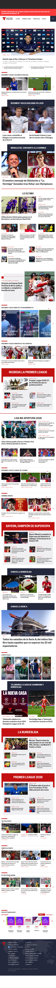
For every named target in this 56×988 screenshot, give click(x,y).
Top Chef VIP (28, 942)
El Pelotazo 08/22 (29, 834)
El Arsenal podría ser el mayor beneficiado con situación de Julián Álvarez (19, 801)
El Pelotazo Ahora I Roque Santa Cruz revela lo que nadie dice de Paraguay (29, 890)
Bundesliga (36, 19)
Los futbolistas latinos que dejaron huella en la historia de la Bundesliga (44, 756)
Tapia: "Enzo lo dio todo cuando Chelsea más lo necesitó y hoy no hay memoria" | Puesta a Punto (29, 863)
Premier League (26, 19)
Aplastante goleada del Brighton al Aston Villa (17, 808)
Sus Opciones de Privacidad (17, 947)
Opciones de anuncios (13, 942)
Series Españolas (29, 962)
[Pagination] (48, 308)
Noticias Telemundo (29, 949)
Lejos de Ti (28, 947)
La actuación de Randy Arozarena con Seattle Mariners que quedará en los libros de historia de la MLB (17, 261)
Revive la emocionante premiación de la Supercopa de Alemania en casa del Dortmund (19, 550)
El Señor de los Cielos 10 (31, 944)
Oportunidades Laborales (13, 964)
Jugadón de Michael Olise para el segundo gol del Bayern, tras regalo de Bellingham (18, 560)
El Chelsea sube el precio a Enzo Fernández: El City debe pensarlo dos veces (39, 787)
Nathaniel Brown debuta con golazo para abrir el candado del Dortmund (44, 550)
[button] (7, 668)
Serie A (44, 19)
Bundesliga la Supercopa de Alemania (19, 755)
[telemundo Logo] (3, 943)
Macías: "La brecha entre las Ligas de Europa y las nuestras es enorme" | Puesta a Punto (10, 863)
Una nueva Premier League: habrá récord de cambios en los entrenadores (44, 396)
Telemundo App (28, 964)
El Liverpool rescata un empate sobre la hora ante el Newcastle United (12, 361)
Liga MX (18, 19)
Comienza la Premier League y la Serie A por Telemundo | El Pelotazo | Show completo (9, 836)
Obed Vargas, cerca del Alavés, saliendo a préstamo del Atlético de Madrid (45, 260)
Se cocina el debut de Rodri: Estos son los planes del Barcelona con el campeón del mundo (16, 251)
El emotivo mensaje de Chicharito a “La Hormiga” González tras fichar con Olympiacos (45, 250)
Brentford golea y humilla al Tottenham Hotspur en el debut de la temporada (42, 67)
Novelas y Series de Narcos (31, 960)
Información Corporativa (13, 957)
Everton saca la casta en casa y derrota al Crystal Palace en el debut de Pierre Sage (44, 810)
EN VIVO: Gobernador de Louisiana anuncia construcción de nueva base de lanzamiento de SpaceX (25, 12)
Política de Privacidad (13, 944)
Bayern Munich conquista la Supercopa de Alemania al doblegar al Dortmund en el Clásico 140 (40, 537)
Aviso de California (12, 949)
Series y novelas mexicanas (31, 957)
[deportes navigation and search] (53, 19)
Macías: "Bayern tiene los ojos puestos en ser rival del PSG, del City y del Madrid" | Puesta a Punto (40, 743)
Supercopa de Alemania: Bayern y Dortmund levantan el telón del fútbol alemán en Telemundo (44, 765)
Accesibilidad (11, 955)
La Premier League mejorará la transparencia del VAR (44, 405)
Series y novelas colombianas (32, 955)
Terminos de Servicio (13, 951)
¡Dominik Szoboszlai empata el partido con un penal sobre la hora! (44, 801)
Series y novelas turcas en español (33, 953)
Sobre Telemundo (11, 953)
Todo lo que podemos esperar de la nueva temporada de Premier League (17, 397)
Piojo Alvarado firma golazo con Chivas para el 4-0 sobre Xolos (29, 484)
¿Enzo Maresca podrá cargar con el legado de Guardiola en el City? (19, 406)
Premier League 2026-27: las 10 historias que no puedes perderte (39, 382)
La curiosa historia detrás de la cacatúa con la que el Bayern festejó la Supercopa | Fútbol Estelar (44, 560)
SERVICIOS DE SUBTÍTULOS (13, 962)
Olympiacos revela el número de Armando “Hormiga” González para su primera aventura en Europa (40, 514)
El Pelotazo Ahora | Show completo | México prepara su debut (10, 889)
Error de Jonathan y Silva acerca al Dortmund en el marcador (18, 764)
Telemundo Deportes (29, 951)
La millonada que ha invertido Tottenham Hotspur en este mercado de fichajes (13, 67)
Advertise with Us (12, 960)
